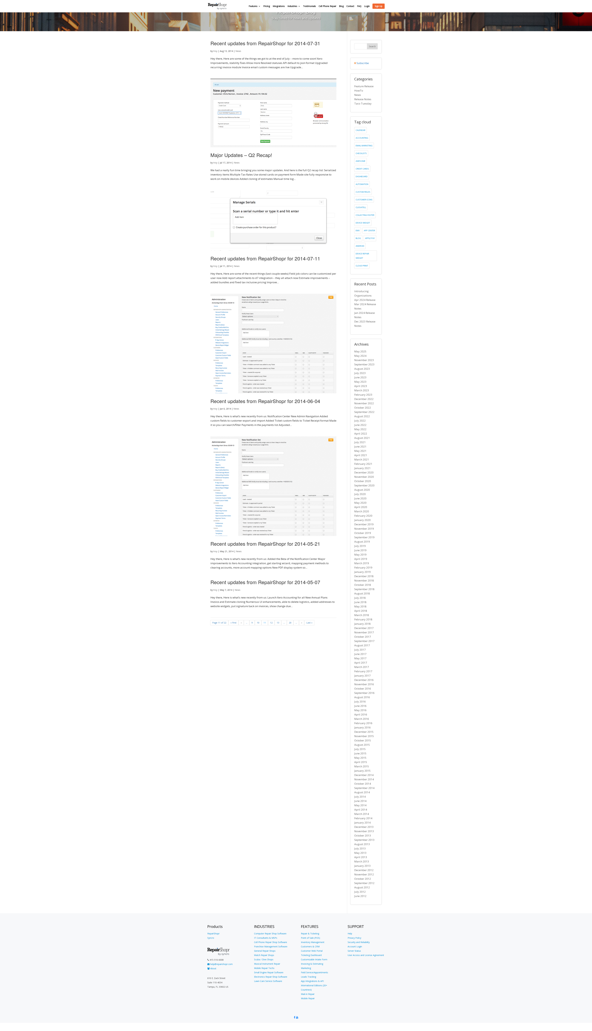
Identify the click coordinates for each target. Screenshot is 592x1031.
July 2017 (360, 649)
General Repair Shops (264, 950)
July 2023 (360, 373)
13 (278, 622)
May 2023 (360, 381)
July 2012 (360, 891)
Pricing (266, 6)
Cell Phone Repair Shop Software (270, 942)
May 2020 (360, 502)
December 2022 (364, 399)
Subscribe (363, 63)
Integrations (279, 6)
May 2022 (360, 429)
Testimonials (309, 6)
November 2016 (364, 684)
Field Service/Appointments (314, 972)
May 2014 (360, 805)
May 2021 (360, 451)
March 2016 (361, 719)
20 (290, 622)
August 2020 (362, 489)
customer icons (364, 199)
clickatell (361, 207)
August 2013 (362, 844)
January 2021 (362, 468)
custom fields (363, 191)
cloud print (362, 265)
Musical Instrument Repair (267, 963)
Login (367, 6)
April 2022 (360, 433)
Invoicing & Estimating (312, 963)
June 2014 (360, 801)
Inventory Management (312, 942)
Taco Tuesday (363, 103)
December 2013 (364, 827)
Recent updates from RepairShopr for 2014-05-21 (265, 543)
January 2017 (362, 675)
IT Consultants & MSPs (265, 937)
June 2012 (360, 896)
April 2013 (360, 857)
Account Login (355, 946)
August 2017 (362, 645)
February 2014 (363, 818)
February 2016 (363, 723)
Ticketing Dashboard (311, 955)
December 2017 (364, 628)
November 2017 (364, 632)
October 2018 (362, 585)
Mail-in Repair (307, 994)
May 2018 (360, 606)
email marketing (364, 145)
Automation (362, 184)
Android (360, 246)
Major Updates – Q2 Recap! (241, 154)
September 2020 (364, 485)
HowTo (358, 90)
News (238, 51)
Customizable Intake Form (314, 959)
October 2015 (362, 740)
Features (253, 6)
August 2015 (362, 745)
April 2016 (360, 714)
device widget (363, 222)
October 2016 (362, 688)
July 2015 (360, 749)
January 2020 (362, 520)
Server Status (354, 950)
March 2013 (361, 861)
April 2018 (360, 611)
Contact (350, 6)
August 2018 (362, 593)
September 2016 (364, 693)
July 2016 (360, 701)
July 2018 (360, 598)
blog (358, 238)
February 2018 (363, 619)
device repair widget (362, 255)
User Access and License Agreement (366, 955)
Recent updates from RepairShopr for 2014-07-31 (265, 43)
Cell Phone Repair (327, 6)
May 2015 (360, 757)
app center (369, 230)
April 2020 (360, 507)
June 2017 (360, 654)
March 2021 (361, 459)
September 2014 (364, 788)
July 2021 (360, 442)
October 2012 (362, 878)
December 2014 (364, 775)
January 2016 (362, 727)
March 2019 (361, 563)
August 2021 (362, 438)
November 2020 (364, 477)
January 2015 (362, 770)
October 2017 (362, 636)
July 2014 (360, 796)
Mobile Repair (308, 998)
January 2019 (362, 572)
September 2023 (364, 364)
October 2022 (362, 407)
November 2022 (364, 403)
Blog (341, 6)
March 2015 (361, 766)
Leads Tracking (308, 976)
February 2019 (363, 567)
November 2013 (364, 831)
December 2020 (364, 472)
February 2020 (363, 515)
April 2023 (360, 386)
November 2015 (364, 736)
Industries (292, 6)
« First (233, 622)
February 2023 (363, 394)
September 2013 (364, 840)
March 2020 (361, 511)
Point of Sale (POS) (310, 937)
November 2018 (364, 580)
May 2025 (360, 351)
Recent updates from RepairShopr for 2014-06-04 (265, 400)
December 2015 (364, 732)
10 (258, 622)
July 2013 (360, 848)
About (213, 968)
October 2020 (362, 481)
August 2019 (362, 541)
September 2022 (364, 412)
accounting (362, 137)
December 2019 (364, 524)
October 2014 (362, 783)
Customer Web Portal (312, 950)
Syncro (210, 937)
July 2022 (360, 420)
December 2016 (364, 680)
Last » (309, 622)
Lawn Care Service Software (268, 981)
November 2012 (364, 874)
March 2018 (361, 615)
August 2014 (362, 792)
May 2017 (360, 658)
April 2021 (360, 455)
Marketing (306, 968)
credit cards (362, 168)
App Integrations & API (312, 981)
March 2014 (361, 814)
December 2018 (364, 576)
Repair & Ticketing (310, 933)
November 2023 (364, 360)
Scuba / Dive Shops (263, 959)
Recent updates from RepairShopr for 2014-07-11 (265, 258)
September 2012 (364, 883)
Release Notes (362, 99)
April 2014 (360, 809)
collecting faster (365, 215)
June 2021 (360, 446)
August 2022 (362, 416)
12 (271, 622)
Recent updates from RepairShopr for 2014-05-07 (265, 582)
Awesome (360, 161)
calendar (360, 130)
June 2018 (360, 602)
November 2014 (364, 779)
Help (350, 933)
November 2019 (364, 528)
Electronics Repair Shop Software (270, 976)
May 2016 (360, 710)
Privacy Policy (354, 937)
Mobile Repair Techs (264, 968)
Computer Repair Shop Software (270, 933)
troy (215, 51)
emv (358, 230)
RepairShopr (213, 933)
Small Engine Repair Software (268, 972)
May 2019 (360, 554)
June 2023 (360, 377)
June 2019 (360, 550)
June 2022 (360, 425)
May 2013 (360, 853)
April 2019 (360, 559)
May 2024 (360, 356)
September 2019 (364, 537)
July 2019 (360, 546)
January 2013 (362, 866)
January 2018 (362, 623)
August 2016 (362, 697)
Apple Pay (370, 238)
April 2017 (360, 662)
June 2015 (360, 753)
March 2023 (361, 390)
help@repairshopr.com (221, 964)
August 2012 (362, 887)
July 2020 (360, 494)
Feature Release (364, 86)
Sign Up (378, 6)
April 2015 (360, 762)
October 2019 (362, 533)
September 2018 (364, 589)
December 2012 (364, 870)
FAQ (359, 6)
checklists (361, 153)
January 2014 (362, 822)
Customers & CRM (310, 946)
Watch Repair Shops (264, 955)
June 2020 (360, 498)
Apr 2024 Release (364, 300)
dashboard (362, 176)
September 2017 (364, 641)
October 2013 (362, 835)
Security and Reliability (359, 942)
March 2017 (361, 667)
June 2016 (360, 706)
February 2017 (363, 671)
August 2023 (362, 368)
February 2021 (363, 464)
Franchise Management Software (270, 946)
